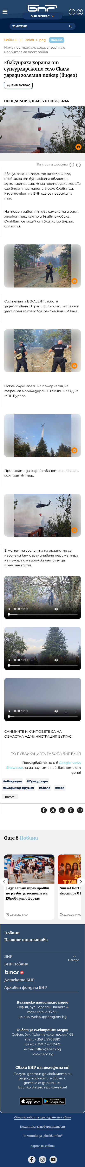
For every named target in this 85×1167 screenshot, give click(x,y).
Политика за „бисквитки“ (42, 1136)
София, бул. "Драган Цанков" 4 (42, 1007)
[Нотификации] (72, 12)
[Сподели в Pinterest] (71, 810)
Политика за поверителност (42, 1126)
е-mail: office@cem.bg (42, 1049)
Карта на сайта (42, 1146)
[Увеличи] (71, 164)
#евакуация (12, 781)
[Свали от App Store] (30, 1101)
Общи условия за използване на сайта (42, 1117)
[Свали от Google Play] (54, 1101)
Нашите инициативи (26, 939)
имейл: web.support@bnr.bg (43, 1017)
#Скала (44, 788)
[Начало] (42, 8)
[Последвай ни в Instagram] (42, 1160)
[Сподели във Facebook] (43, 810)
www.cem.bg (42, 1054)
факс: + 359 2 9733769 (42, 1044)
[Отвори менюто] (5, 11)
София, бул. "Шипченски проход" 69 (42, 1034)
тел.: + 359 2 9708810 (42, 1039)
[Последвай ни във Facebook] (32, 1160)
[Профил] (79, 12)
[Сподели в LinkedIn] (62, 810)
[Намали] (78, 164)
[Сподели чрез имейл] (80, 810)
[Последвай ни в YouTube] (53, 1160)
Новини (11, 40)
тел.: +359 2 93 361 (42, 1012)
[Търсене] (70, 26)
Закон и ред (35, 40)
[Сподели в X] (53, 810)
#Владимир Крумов (18, 788)
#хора (59, 788)
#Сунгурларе (37, 781)
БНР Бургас (20, 85)
